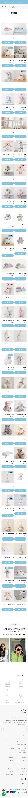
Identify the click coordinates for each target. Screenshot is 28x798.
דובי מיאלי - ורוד (23, 248)
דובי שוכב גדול (23, 485)
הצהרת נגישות (9, 774)
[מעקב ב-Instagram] (22, 779)
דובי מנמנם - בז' (23, 273)
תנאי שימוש (24, 771)
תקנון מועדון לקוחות (22, 765)
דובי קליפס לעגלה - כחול (21, 557)
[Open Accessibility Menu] (3, 790)
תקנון (11, 760)
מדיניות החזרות (23, 768)
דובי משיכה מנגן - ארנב (21, 367)
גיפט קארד (24, 760)
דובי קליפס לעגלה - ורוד (8, 533)
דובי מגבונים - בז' (23, 60)
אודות (11, 763)
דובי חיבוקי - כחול (10, 107)
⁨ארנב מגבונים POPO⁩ (22, 580)
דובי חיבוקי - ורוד (23, 107)
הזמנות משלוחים (23, 763)
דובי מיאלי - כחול (10, 224)
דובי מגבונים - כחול (22, 37)
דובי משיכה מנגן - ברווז (22, 344)
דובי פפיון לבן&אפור (9, 391)
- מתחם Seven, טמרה (22, 752)
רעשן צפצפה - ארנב (9, 580)
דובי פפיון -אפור (10, 438)
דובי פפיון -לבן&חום (22, 391)
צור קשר (11, 765)
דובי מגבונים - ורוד (10, 37)
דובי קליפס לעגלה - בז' (21, 533)
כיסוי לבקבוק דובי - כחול (8, 154)
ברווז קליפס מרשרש (9, 485)
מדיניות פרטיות (23, 774)
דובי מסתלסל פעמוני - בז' (21, 130)
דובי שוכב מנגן (11, 367)
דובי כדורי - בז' (10, 60)
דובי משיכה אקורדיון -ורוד (21, 320)
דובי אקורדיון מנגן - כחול (8, 320)
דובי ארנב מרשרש (10, 461)
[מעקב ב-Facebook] (25, 779)
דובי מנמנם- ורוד (10, 273)
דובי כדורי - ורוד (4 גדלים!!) (20, 84)
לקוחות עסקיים (9, 768)
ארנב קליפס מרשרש (22, 508)
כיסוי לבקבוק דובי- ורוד (22, 177)
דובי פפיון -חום (23, 461)
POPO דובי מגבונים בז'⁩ (22, 604)
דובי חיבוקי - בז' (10, 84)
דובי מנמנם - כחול (23, 297)
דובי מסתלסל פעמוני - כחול (20, 154)
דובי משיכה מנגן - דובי (9, 344)
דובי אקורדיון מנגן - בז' (9, 297)
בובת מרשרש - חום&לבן (21, 438)
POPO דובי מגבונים (9, 557)
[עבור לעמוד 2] (10, 615)
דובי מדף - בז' (11, 177)
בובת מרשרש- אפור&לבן (21, 414)
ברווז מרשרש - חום (9, 414)
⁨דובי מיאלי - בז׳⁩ (23, 224)
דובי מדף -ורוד (23, 201)
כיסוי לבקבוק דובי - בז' (9, 604)
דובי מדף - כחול (10, 201)
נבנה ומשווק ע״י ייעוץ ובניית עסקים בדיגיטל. (15, 789)
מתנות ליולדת (10, 771)
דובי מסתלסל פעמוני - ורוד (8, 130)
